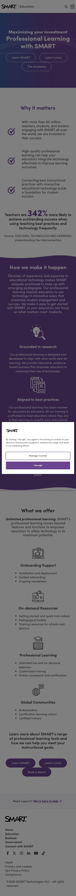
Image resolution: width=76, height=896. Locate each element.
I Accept (38, 465)
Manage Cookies (38, 455)
